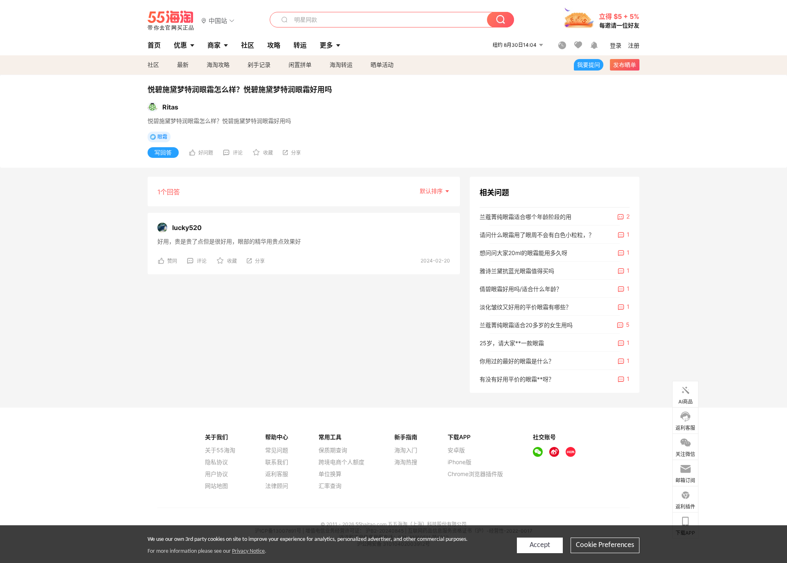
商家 (214, 45)
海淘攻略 (218, 64)
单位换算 (329, 474)
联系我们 (276, 462)
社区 (153, 64)
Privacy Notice (248, 551)
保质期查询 (332, 450)
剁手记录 (259, 64)
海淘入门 (405, 450)
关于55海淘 (220, 450)
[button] (218, 20)
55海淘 (171, 20)
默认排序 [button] (432, 190)
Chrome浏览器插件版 (475, 474)
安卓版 (456, 450)
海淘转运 (341, 64)
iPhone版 (459, 462)
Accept (540, 545)
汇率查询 (329, 486)
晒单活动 (382, 64)
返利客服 (276, 474)
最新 (183, 64)
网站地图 (216, 486)
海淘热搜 (405, 462)
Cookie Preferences (605, 545)
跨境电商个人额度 (341, 462)
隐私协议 (216, 462)
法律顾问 (276, 486)
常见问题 (276, 450)
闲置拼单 (300, 64)
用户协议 (216, 474)
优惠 (180, 45)
